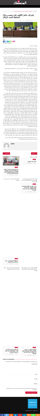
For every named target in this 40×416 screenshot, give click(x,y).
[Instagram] (14, 41)
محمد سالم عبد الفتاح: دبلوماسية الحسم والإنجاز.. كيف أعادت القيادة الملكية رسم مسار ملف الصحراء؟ (29, 188)
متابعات (20, 20)
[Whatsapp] (10, 41)
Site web (35, 383)
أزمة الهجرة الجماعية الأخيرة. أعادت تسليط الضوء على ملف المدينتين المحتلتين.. (11, 351)
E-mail (35, 378)
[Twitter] (6, 41)
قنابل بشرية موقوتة (32, 161)
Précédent (7, 153)
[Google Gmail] (12, 41)
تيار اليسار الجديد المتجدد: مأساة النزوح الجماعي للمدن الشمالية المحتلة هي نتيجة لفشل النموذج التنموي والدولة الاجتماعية (11, 171)
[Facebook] (4, 41)
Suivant (33, 153)
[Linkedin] (8, 41)
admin (35, 20)
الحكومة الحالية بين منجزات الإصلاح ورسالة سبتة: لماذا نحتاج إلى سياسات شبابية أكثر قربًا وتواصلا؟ (29, 351)
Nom (36, 374)
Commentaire (34, 363)
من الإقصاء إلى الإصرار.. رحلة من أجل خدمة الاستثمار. (11, 261)
